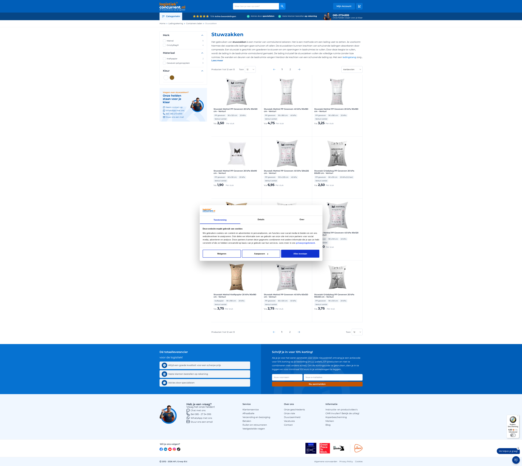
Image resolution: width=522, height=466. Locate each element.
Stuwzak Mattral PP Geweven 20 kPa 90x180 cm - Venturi (336, 110)
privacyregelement (305, 243)
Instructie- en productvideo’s (341, 409)
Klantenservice (251, 409)
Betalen (247, 421)
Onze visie (289, 413)
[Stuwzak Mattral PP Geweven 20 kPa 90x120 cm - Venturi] (236, 91)
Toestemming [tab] (220, 220)
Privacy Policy (346, 461)
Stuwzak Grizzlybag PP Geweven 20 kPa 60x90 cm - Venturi (334, 172)
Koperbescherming (336, 417)
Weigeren (221, 254)
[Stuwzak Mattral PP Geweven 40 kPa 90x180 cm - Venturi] (286, 91)
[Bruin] (171, 77)
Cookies (359, 461)
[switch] (513, 435)
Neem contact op (174, 107)
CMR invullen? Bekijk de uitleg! (342, 413)
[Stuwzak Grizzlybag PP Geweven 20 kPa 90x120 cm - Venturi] (337, 277)
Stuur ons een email (202, 422)
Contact (288, 425)
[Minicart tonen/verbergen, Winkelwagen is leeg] (359, 6)
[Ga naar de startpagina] (172, 6)
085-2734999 (341, 15)
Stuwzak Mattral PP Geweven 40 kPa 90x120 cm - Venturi (336, 234)
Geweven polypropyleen (185, 63)
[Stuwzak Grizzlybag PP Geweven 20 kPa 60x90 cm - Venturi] (337, 153)
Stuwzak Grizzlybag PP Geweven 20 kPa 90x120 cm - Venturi (334, 295)
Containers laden (194, 23)
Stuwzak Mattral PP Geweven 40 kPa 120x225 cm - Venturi (286, 172)
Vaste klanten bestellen (299, 16)
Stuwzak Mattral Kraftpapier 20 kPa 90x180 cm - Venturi (235, 295)
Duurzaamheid (292, 417)
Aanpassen (259, 254)
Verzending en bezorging (256, 417)
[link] (274, 69)
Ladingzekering (175, 23)
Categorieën (173, 16)
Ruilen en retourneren (255, 425)
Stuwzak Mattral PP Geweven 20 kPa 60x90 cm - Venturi (235, 172)
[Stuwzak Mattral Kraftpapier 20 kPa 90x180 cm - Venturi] (236, 277)
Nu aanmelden (317, 384)
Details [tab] (261, 219)
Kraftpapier (185, 58)
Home (162, 23)
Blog (328, 425)
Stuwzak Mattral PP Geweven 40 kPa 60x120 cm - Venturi (286, 295)
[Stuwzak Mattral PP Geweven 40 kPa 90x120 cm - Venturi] (337, 215)
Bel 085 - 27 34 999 (201, 414)
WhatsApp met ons (201, 418)
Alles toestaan (300, 254)
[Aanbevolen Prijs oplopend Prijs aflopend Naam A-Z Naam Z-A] (352, 69)
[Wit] (165, 77)
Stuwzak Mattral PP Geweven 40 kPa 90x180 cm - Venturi (286, 110)
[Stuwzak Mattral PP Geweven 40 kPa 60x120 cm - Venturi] (286, 277)
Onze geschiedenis (294, 409)
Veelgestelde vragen (254, 428)
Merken (329, 421)
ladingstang (350, 57)
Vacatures (289, 421)
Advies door (262, 16)
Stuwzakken (211, 23)
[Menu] (517, 416)
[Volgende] (299, 69)
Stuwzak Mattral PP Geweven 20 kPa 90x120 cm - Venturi (235, 110)
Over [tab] (302, 219)
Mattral (185, 41)
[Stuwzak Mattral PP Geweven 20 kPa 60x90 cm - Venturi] (236, 153)
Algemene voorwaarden (325, 461)
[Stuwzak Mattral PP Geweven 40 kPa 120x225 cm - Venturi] (286, 153)
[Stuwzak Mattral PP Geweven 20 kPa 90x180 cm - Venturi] (337, 91)
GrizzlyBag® (185, 45)
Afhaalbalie (248, 413)
